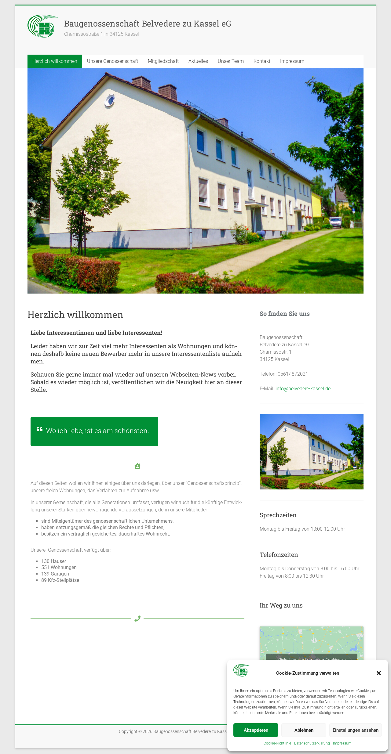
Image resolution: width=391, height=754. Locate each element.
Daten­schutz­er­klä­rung (312, 743)
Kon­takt (262, 61)
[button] (379, 673)
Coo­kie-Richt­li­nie (277, 743)
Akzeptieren (256, 730)
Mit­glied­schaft (163, 61)
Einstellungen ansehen (355, 730)
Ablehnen (303, 730)
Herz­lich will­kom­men (54, 61)
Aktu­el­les (198, 61)
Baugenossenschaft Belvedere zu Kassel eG (147, 23)
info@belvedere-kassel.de (303, 388)
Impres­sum (342, 743)
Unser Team (231, 61)
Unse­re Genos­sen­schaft (112, 61)
